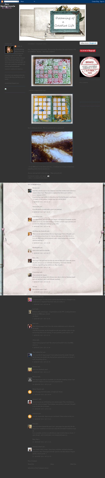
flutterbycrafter (37, 297)
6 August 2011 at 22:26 (41, 267)
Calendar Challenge (40, 178)
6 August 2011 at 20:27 (41, 253)
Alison (34, 340)
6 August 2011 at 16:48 (41, 226)
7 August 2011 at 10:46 (41, 319)
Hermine (35, 367)
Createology (36, 272)
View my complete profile (14, 69)
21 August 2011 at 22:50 (42, 456)
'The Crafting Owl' (38, 352)
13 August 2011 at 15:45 (42, 419)
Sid (33, 286)
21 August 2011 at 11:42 (42, 442)
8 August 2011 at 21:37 (41, 372)
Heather (35, 188)
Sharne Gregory (37, 389)
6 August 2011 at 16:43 (41, 212)
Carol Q (19, 46)
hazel (34, 309)
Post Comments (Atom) (41, 468)
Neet (34, 424)
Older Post (73, 464)
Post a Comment (32, 461)
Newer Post (31, 464)
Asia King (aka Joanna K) (40, 231)
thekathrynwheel (37, 447)
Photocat (35, 377)
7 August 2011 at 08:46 (41, 304)
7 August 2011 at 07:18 (41, 292)
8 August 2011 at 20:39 (41, 362)
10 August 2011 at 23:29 (42, 384)
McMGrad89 (36, 247)
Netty (34, 258)
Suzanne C (35, 399)
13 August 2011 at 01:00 (42, 409)
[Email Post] (48, 176)
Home (52, 464)
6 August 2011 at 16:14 (41, 202)
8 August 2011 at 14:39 (41, 347)
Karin (34, 323)
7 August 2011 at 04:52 (41, 282)
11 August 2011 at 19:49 (42, 394)
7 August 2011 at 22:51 (41, 335)
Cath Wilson (36, 217)
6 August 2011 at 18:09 (41, 243)
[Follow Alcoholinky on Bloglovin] (88, 44)
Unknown (35, 413)
